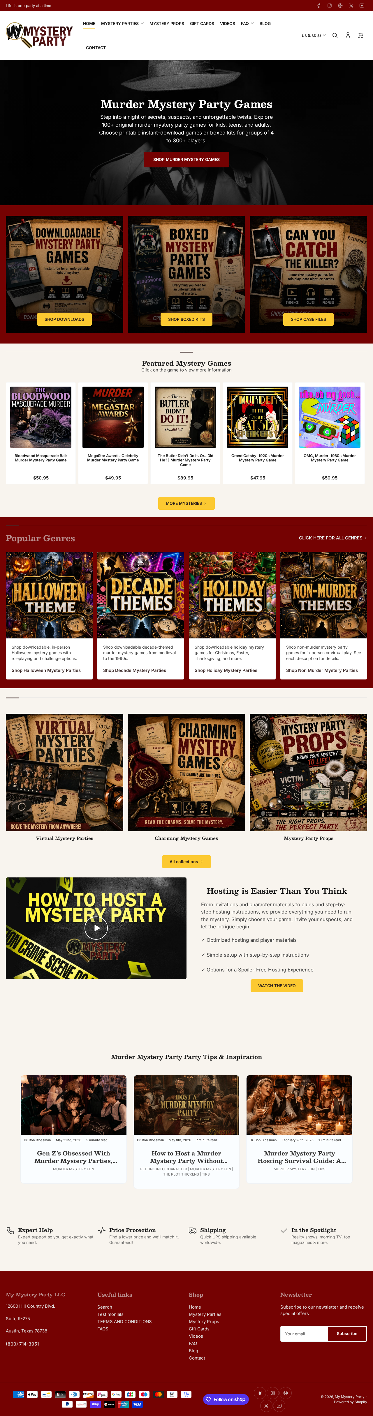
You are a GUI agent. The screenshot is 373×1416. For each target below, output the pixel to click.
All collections (184, 861)
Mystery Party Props (308, 838)
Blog (265, 23)
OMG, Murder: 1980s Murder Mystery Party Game (330, 458)
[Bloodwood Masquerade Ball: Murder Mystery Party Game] (40, 417)
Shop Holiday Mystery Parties (226, 670)
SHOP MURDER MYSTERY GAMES (186, 159)
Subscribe (347, 1333)
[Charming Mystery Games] (186, 772)
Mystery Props (166, 23)
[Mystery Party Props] (308, 772)
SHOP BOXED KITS (186, 319)
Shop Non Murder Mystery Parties (322, 670)
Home (89, 23)
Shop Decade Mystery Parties (134, 670)
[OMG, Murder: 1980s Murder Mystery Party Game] (329, 417)
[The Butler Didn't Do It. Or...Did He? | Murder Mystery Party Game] (185, 417)
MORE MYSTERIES (184, 503)
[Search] (335, 35)
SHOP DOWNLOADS (64, 319)
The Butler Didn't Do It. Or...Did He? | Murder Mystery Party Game (185, 460)
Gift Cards (202, 23)
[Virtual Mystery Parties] (64, 772)
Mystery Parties (120, 23)
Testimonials (110, 1314)
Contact (96, 47)
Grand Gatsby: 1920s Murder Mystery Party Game (257, 458)
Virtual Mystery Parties (64, 838)
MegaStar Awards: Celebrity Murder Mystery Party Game (113, 458)
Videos (227, 23)
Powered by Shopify (350, 1402)
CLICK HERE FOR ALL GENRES (331, 538)
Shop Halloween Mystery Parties (46, 670)
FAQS (102, 1329)
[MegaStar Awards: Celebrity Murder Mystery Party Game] (113, 417)
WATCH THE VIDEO (277, 985)
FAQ (245, 23)
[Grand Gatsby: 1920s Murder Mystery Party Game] (257, 417)
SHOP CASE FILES (308, 319)
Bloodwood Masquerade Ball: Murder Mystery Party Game (41, 458)
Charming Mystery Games (186, 838)
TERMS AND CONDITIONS (124, 1321)
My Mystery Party (350, 1396)
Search (104, 1307)
